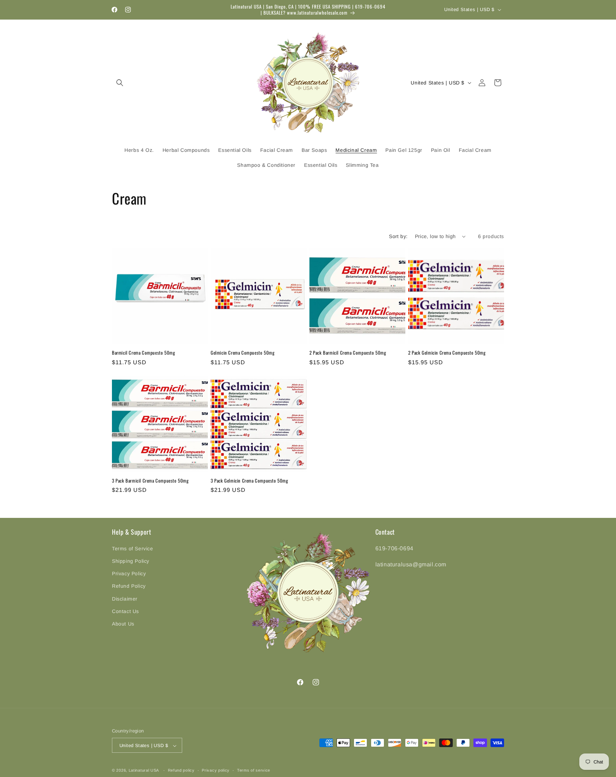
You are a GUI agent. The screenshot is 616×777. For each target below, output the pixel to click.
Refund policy (181, 770)
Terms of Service (132, 548)
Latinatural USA (144, 770)
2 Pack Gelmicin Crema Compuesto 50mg (447, 353)
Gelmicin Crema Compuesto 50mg (242, 353)
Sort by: (398, 236)
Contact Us (125, 611)
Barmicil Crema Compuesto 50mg (143, 353)
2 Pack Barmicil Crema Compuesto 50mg (347, 353)
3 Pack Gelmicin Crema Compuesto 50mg (249, 481)
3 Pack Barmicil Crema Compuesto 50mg (150, 481)
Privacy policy (216, 770)
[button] (120, 83)
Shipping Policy (130, 561)
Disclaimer (125, 598)
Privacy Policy (129, 573)
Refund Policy (129, 586)
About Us (123, 623)
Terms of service (253, 770)
